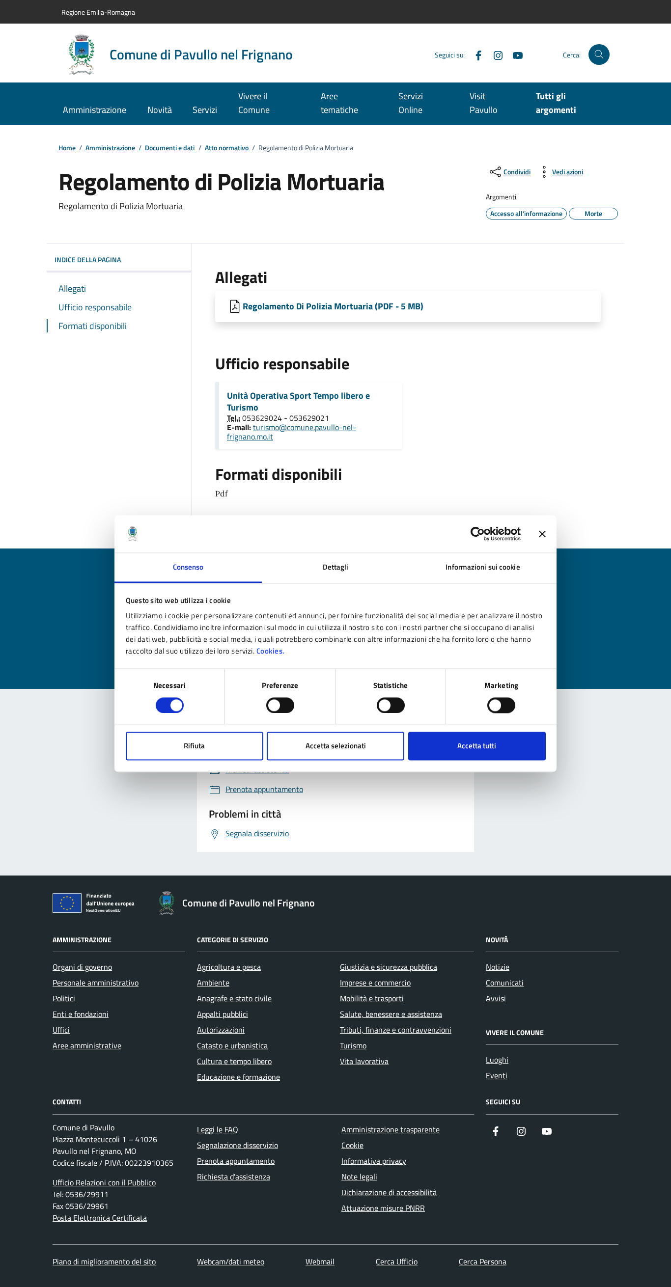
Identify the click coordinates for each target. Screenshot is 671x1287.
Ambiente (213, 982)
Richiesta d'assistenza (233, 1176)
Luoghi (497, 1060)
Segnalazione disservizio (237, 1145)
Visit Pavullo (484, 102)
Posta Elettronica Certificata (100, 1218)
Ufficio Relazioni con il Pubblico (104, 1182)
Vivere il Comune (254, 102)
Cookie (352, 1145)
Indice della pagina (88, 259)
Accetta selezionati (336, 746)
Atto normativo (227, 148)
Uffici (61, 1030)
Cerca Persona (482, 1261)
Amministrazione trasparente (390, 1129)
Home (67, 148)
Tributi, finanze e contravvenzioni (395, 1030)
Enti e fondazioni (81, 1014)
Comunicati (505, 982)
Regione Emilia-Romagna (98, 12)
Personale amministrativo (96, 982)
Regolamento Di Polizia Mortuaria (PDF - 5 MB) (333, 306)
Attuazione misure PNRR (383, 1208)
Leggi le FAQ (217, 1129)
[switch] (280, 705)
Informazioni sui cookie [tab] (483, 567)
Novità (159, 109)
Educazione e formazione (238, 1077)
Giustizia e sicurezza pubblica (388, 967)
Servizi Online (410, 102)
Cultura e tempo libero (234, 1061)
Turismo (353, 1045)
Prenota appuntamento (236, 1161)
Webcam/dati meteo (230, 1261)
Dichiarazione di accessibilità (389, 1192)
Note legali (359, 1176)
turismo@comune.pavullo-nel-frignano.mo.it (291, 431)
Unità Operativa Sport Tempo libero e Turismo (298, 401)
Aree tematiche (339, 102)
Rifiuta (194, 746)
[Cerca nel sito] (599, 54)
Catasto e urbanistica (232, 1045)
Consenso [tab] (188, 567)
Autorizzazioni (221, 1030)
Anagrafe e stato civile (234, 998)
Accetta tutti (476, 746)
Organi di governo (82, 967)
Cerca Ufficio (397, 1261)
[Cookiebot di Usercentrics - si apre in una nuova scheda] (478, 533)
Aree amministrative (87, 1045)
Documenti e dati (170, 148)
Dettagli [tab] (336, 567)
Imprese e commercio (375, 982)
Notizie (497, 967)
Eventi (496, 1075)
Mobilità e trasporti (372, 998)
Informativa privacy (373, 1161)
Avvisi (496, 998)
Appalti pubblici (222, 1014)
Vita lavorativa (364, 1061)
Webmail (320, 1261)
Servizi (205, 109)
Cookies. (270, 651)
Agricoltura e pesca (229, 967)
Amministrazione (94, 109)
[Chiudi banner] (542, 533)
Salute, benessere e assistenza (391, 1014)
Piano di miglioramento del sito (104, 1261)
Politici (64, 998)
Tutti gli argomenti (556, 102)
